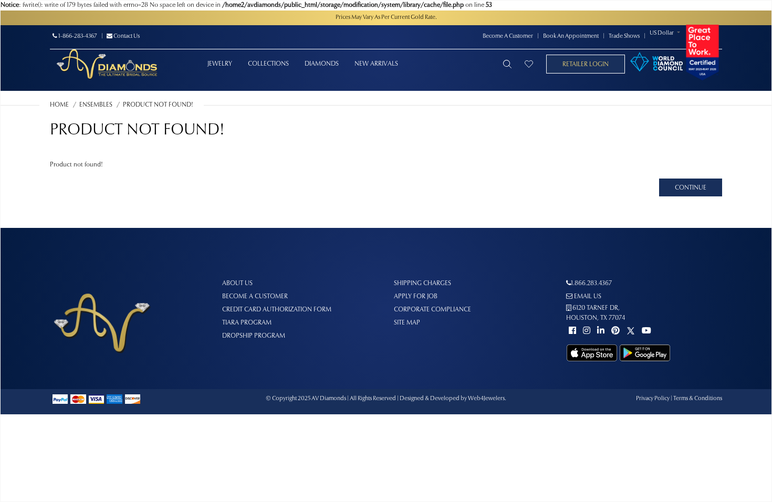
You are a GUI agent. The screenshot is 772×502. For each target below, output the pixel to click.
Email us (586, 297)
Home (59, 105)
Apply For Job (415, 297)
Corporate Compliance (432, 310)
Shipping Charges (422, 283)
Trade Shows (624, 36)
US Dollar (662, 33)
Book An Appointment (571, 36)
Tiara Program (247, 323)
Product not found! (158, 105)
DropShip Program (253, 336)
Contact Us (126, 36)
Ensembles (95, 105)
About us (237, 283)
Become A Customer (508, 36)
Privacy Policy (653, 399)
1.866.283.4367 (591, 283)
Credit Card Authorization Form (276, 310)
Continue (690, 188)
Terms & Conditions (697, 399)
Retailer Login (585, 64)
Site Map (407, 323)
